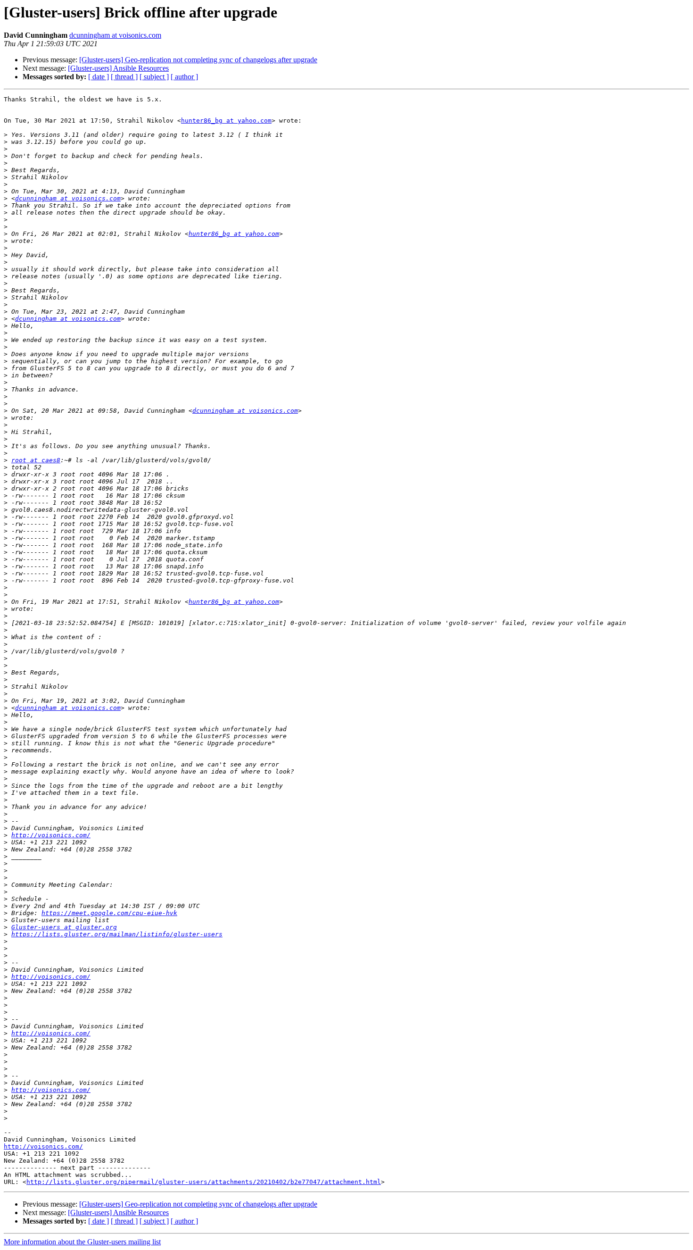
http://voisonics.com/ (51, 835)
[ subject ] (154, 77)
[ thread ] (124, 77)
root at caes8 (35, 460)
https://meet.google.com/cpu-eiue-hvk (109, 913)
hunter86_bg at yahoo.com (226, 120)
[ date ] (98, 77)
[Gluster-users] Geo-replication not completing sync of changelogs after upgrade (198, 60)
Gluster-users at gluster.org (64, 927)
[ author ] (184, 77)
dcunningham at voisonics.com (115, 35)
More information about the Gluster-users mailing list (82, 1242)
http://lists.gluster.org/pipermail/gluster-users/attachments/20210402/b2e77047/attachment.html (203, 1181)
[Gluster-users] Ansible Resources (118, 68)
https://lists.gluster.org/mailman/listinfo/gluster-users (117, 934)
